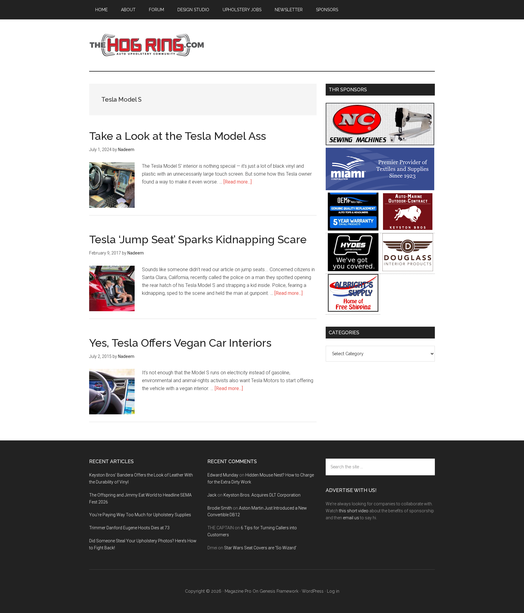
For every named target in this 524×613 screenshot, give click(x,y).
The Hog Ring (146, 45)
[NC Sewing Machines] (380, 144)
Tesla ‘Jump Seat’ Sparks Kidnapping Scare (198, 239)
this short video (353, 510)
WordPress (313, 591)
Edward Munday (222, 475)
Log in (333, 591)
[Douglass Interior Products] (407, 269)
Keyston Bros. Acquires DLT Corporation (262, 495)
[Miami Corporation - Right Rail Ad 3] (380, 188)
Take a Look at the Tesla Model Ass (177, 136)
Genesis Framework (279, 591)
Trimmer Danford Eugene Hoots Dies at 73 (129, 527)
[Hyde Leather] (353, 269)
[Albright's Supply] (353, 310)
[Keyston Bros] (407, 229)
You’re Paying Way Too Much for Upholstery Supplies (140, 514)
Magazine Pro (238, 591)
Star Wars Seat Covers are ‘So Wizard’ (260, 547)
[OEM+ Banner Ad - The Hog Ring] (353, 229)
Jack (212, 495)
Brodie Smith (219, 508)
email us (351, 517)
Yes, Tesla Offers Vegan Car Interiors (180, 342)
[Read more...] (237, 182)
